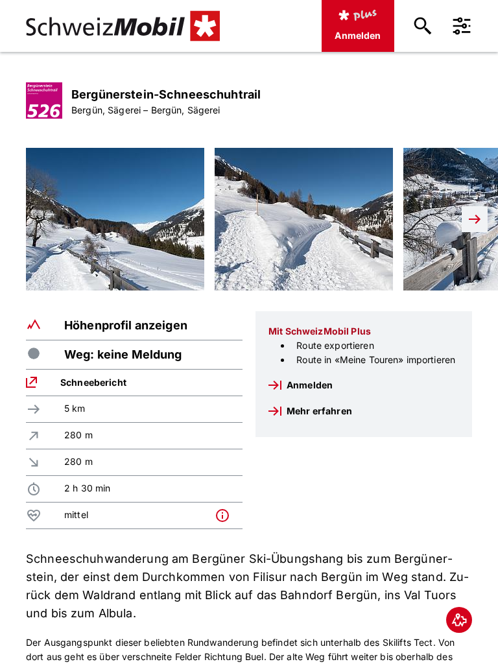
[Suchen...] (422, 26)
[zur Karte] (459, 620)
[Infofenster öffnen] (225, 515)
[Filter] (461, 26)
